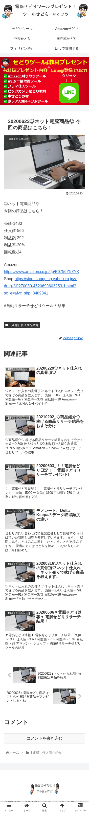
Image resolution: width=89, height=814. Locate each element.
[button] (80, 556)
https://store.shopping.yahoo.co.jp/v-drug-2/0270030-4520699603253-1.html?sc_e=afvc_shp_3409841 (40, 286)
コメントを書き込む (44, 738)
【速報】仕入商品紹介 (23, 325)
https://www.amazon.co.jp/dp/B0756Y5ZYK (41, 272)
